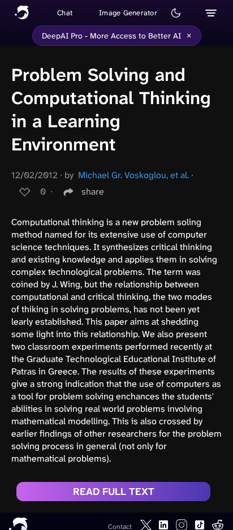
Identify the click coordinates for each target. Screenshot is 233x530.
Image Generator (128, 13)
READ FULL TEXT (113, 491)
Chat (64, 13)
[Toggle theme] (176, 13)
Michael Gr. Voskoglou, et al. (133, 175)
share (92, 191)
